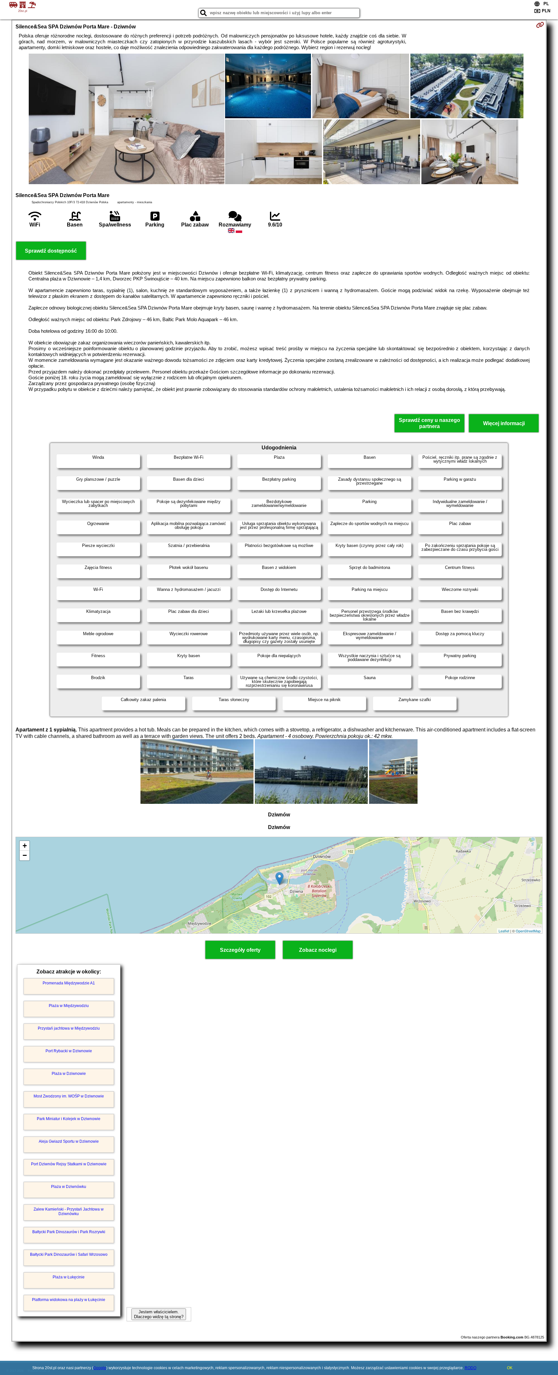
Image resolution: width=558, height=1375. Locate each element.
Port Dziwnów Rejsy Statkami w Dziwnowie (69, 1164)
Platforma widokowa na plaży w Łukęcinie (68, 1299)
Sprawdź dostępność (51, 251)
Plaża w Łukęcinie (69, 1277)
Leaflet (504, 930)
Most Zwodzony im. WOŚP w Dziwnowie (69, 1096)
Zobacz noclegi (317, 950)
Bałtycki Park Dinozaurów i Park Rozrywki (68, 1232)
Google (99, 1368)
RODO (470, 1368)
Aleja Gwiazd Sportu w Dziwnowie (69, 1141)
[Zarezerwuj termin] (540, 25)
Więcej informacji (504, 423)
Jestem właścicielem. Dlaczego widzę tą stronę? (158, 1314)
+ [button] (25, 846)
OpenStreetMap (528, 930)
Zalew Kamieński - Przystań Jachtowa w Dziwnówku (69, 1211)
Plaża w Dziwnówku (68, 1186)
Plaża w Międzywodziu (69, 1005)
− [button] (25, 855)
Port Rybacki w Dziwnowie (69, 1051)
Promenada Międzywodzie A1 (69, 983)
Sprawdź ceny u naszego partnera (429, 423)
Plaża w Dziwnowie (69, 1073)
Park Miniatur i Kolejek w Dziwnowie (68, 1119)
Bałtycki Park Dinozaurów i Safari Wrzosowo (69, 1254)
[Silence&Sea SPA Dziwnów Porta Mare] (126, 119)
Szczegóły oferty (240, 950)
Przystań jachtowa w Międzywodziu (69, 1028)
